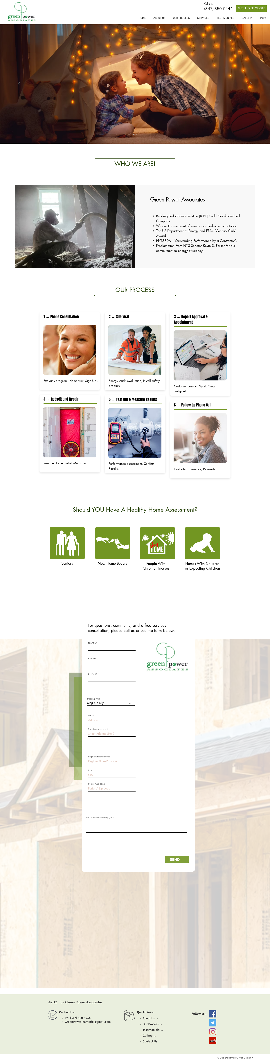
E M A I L (92, 659)
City (90, 770)
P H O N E (92, 674)
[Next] (251, 84)
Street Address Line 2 (98, 729)
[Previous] (19, 84)
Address (92, 716)
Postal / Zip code (96, 784)
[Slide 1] (133, 134)
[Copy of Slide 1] (136, 134)
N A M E (92, 643)
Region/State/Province (99, 757)
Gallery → (149, 1036)
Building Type (93, 699)
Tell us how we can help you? (100, 818)
